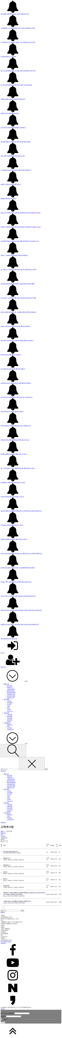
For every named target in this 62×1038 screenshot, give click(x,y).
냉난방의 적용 (11, 696)
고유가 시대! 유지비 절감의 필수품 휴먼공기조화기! (15, 326)
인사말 (9, 701)
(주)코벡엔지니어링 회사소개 (9, 638)
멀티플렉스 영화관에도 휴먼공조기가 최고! (13, 482)
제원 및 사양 (10, 697)
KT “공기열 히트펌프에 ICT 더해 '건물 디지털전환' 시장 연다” (18, 70)
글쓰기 (3, 912)
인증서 (9, 709)
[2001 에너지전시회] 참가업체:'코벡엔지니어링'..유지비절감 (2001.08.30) (21, 610)
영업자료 (6, 713)
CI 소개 (9, 704)
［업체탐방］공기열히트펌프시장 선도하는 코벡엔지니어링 (18, 28)
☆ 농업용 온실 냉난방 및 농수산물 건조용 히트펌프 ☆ (16, 170)
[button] (3, 771)
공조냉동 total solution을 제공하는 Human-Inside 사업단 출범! (18, 283)
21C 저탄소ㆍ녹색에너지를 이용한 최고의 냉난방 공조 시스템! (18, 298)
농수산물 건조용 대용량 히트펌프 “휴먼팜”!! (13, 127)
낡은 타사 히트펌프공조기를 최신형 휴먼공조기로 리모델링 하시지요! (20, 212)
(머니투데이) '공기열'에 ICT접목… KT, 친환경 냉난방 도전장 (18, 42)
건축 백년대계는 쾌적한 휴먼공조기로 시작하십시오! (16, 425)
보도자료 (9, 718)
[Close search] (32, 763)
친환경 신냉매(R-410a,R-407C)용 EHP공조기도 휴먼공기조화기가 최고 (21, 227)
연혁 (8, 706)
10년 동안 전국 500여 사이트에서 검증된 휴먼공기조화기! (17, 340)
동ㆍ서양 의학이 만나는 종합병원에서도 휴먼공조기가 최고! (18, 468)
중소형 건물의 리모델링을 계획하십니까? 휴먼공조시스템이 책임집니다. (21, 511)
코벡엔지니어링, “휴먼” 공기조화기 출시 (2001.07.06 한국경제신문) (20, 624)
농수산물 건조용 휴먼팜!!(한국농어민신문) (13, 156)
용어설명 (9, 685)
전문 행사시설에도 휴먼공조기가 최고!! (12, 525)
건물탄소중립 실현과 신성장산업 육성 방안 (13, 99)
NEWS (9, 721)
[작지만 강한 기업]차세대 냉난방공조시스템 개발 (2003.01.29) (18, 596)
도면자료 (9, 719)
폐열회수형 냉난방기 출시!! (8, 198)
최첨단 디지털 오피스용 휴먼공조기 (11, 184)
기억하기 (5, 1019)
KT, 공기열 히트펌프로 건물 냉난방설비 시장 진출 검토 (16, 85)
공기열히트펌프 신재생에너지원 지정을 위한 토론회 (15, 141)
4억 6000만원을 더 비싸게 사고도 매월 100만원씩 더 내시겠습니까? (20, 241)
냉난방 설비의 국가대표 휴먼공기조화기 (12, 411)
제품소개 (6, 684)
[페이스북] (31, 950)
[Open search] (13, 750)
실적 (8, 708)
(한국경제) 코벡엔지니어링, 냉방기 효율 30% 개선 (15, 14)
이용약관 (3, 943)
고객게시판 (7, 723)
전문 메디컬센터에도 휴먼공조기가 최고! (12, 496)
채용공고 (9, 724)
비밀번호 (3, 1016)
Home (2, 831)
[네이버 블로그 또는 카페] (31, 988)
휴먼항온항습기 (11, 692)
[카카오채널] (31, 1000)
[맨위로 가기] (31, 1031)
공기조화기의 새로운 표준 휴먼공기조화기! (13, 369)
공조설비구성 (11, 694)
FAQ (8, 726)
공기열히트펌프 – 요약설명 (8, 56)
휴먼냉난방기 (11, 690)
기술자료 (9, 714)
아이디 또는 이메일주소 (7, 1013)
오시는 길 (10, 711)
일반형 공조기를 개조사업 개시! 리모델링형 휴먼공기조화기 (18, 567)
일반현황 (6, 699)
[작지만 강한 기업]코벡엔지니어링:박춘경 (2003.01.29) (16, 582)
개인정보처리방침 (6, 941)
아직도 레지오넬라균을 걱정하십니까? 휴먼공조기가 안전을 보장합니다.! (21, 553)
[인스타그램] (31, 975)
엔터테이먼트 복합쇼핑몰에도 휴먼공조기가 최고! (15, 440)
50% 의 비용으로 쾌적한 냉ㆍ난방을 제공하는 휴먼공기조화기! (18, 312)
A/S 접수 (9, 727)
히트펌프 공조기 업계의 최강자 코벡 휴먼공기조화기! (16, 383)
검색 (23, 910)
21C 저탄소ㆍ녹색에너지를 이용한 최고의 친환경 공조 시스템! (18, 269)
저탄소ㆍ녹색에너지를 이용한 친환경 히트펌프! (14, 255)
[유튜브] (31, 963)
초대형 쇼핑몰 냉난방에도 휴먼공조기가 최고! (14, 454)
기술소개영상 (11, 689)
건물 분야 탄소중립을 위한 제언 (10, 113)
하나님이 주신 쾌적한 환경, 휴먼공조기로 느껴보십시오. (17, 397)
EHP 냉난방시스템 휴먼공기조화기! (11, 354)
